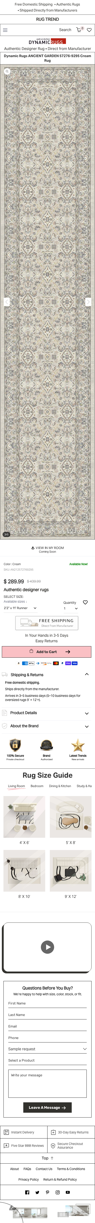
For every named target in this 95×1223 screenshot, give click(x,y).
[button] (5, 29)
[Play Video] (47, 947)
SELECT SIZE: (14, 597)
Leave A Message (44, 1107)
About (14, 1169)
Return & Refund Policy (60, 1179)
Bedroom (37, 786)
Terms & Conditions (71, 1169)
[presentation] (7, 302)
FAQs (27, 1169)
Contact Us (44, 1169)
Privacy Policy (28, 1179)
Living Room (16, 786)
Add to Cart (46, 652)
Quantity (69, 603)
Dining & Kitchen (60, 786)
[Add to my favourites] (85, 602)
